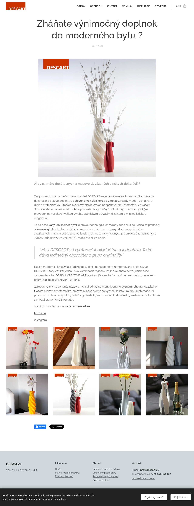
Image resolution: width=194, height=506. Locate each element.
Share (42, 426)
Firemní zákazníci (64, 476)
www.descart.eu (79, 306)
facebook (40, 313)
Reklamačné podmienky (105, 476)
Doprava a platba (101, 480)
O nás (58, 469)
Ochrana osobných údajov (106, 469)
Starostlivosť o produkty (67, 472)
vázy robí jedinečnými (63, 224)
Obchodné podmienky (104, 472)
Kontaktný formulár (143, 478)
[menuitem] (82, 6)
